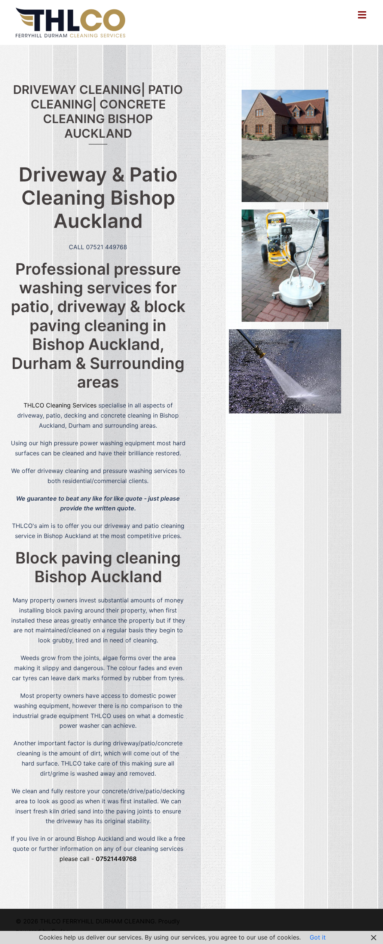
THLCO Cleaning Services (60, 405)
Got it (318, 937)
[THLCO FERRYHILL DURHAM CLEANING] (70, 21)
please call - (98, 858)
